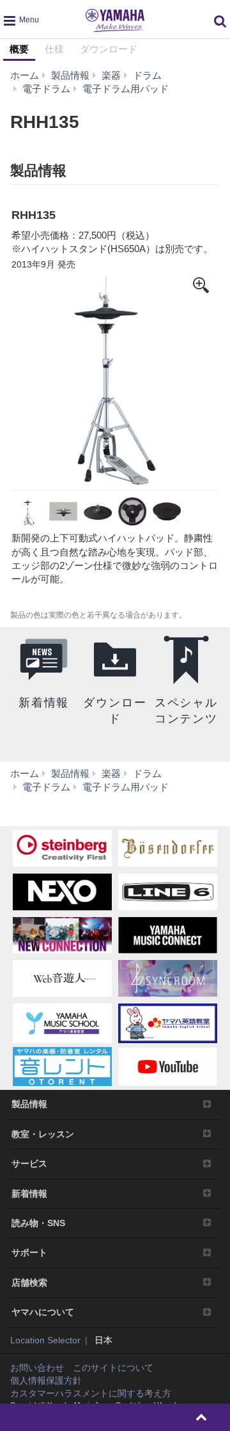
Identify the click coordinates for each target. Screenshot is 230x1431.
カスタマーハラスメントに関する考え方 (90, 1393)
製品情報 (29, 1104)
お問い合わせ (37, 1368)
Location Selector (45, 1340)
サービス (29, 1163)
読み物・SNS (38, 1223)
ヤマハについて (43, 1312)
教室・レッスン (43, 1134)
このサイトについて (113, 1368)
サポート (29, 1252)
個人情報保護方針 (46, 1380)
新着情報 (29, 1193)
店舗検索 (29, 1282)
